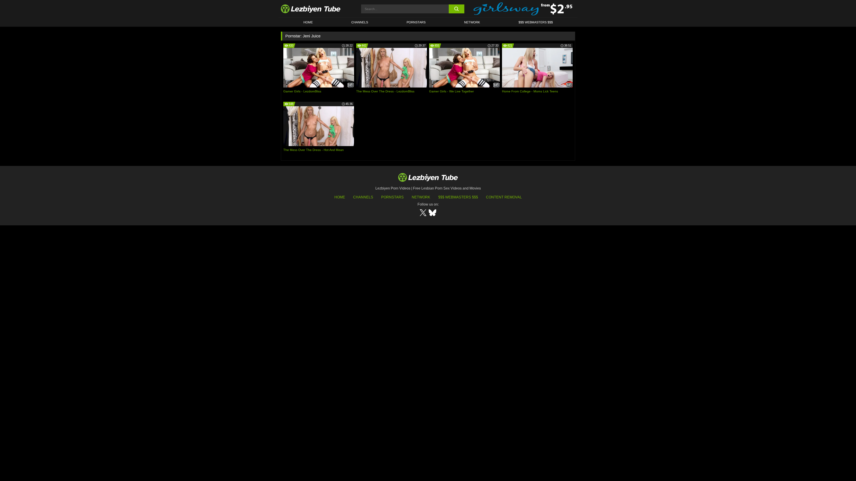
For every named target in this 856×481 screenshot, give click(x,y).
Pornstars (416, 22)
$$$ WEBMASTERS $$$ (536, 22)
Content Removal (504, 197)
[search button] (456, 8)
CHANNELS (359, 22)
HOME (308, 22)
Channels (363, 197)
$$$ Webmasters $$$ (458, 197)
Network (472, 22)
